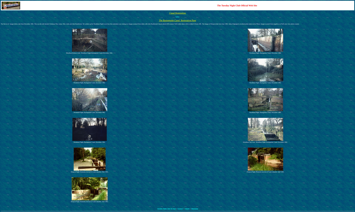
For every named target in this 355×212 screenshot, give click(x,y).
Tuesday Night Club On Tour (166, 209)
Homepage (194, 209)
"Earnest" (180, 209)
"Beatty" (187, 209)
